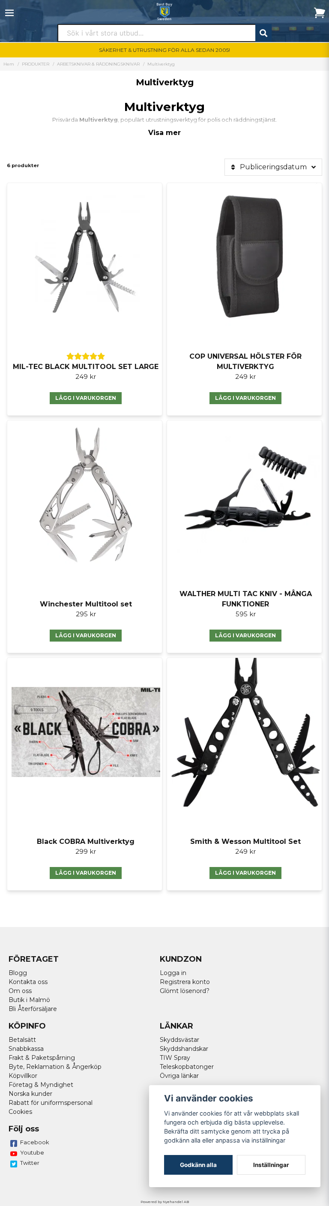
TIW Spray (175, 1058)
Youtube (32, 1152)
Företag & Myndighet (41, 1085)
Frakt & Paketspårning (42, 1058)
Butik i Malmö (29, 1000)
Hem (8, 64)
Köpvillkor (23, 1076)
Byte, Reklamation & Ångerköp (55, 1067)
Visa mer (164, 133)
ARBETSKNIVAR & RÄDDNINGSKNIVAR (98, 64)
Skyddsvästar (179, 1040)
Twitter (29, 1162)
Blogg (18, 973)
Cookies (20, 1112)
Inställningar (271, 1164)
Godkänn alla (198, 1164)
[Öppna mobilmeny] (9, 12)
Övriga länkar (179, 1076)
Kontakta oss (28, 982)
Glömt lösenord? (184, 991)
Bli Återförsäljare (33, 1009)
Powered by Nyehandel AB (165, 1202)
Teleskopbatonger (187, 1067)
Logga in (173, 973)
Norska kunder (30, 1094)
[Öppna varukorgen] (319, 12)
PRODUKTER (35, 64)
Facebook (34, 1142)
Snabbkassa (26, 1049)
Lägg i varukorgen (85, 398)
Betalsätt (22, 1040)
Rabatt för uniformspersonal (51, 1103)
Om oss (20, 991)
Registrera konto (185, 982)
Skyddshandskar (184, 1049)
